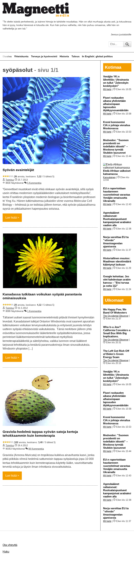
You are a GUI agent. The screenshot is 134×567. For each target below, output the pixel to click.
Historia (64, 56)
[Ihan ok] (8, 176)
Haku (6, 551)
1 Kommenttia (34, 311)
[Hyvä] (10, 176)
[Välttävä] (6, 176)
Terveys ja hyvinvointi (44, 56)
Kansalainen (109, 177)
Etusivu (7, 56)
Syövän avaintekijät (18, 170)
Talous (76, 56)
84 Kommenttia (36, 448)
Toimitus (10, 180)
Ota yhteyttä (10, 545)
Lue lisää (11, 217)
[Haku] (127, 44)
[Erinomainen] (12, 176)
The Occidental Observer (115, 316)
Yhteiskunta (21, 56)
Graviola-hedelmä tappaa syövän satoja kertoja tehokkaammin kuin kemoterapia (40, 433)
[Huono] (4, 176)
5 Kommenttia (34, 183)
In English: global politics (97, 56)
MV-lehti (107, 89)
